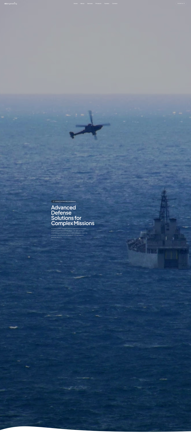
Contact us (180, 3)
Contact (114, 3)
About (82, 3)
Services (90, 3)
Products (98, 3)
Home (76, 3)
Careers (106, 3)
